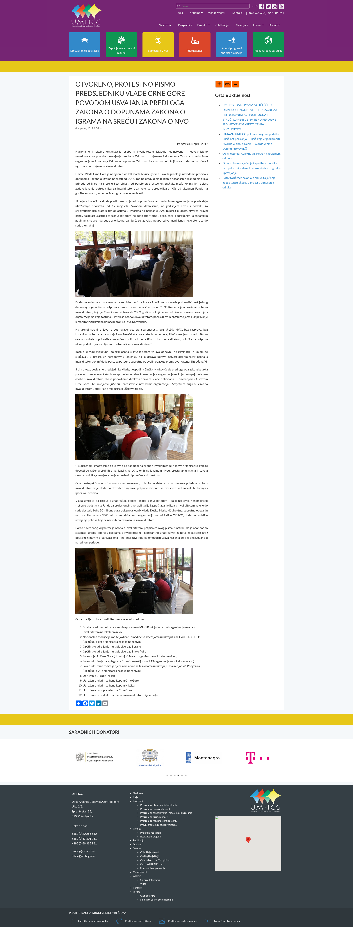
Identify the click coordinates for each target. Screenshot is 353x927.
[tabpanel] (96, 757)
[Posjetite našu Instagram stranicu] (274, 6)
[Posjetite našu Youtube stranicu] (281, 6)
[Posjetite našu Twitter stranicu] (268, 6)
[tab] (167, 775)
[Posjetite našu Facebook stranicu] (261, 6)
